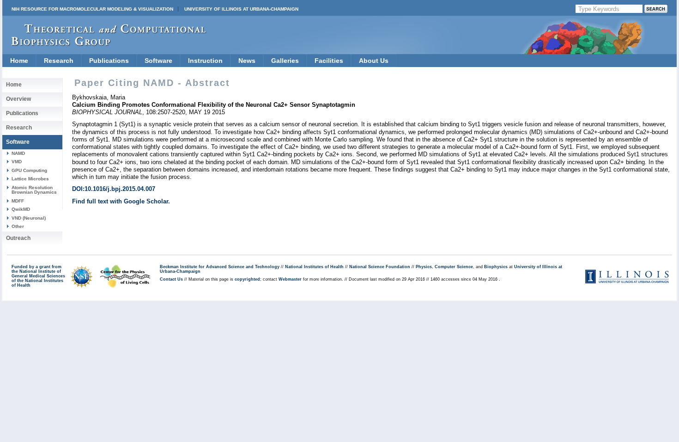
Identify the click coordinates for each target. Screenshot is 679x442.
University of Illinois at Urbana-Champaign (241, 9)
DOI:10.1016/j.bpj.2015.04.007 (113, 188)
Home (19, 60)
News (246, 60)
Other (18, 226)
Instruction (205, 60)
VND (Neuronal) (29, 218)
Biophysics (496, 266)
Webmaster (290, 279)
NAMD (18, 153)
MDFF (18, 200)
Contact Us (171, 279)
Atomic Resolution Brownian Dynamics (34, 190)
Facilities (329, 60)
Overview (18, 99)
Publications (109, 60)
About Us (373, 60)
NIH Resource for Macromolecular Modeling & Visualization (92, 9)
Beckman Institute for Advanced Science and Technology (219, 266)
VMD (17, 161)
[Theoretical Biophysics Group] (104, 44)
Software (158, 60)
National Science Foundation (379, 266)
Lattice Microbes (30, 178)
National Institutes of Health (314, 266)
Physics (424, 266)
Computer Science (454, 266)
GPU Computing (29, 170)
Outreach (18, 238)
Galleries (285, 60)
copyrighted (247, 279)
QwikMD (21, 209)
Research (58, 60)
